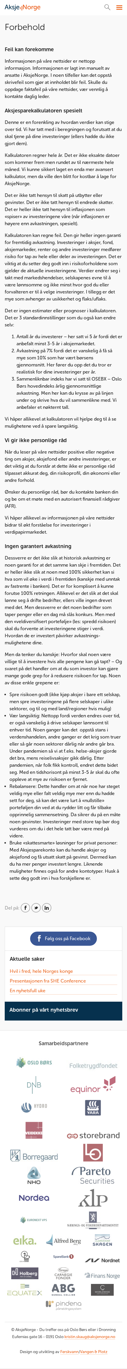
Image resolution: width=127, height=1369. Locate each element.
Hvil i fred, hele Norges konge (41, 971)
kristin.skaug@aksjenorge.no (89, 1336)
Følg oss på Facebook (67, 938)
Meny (118, 7)
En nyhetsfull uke (27, 990)
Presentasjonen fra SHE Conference (48, 981)
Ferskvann (69, 1351)
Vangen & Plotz (94, 1351)
